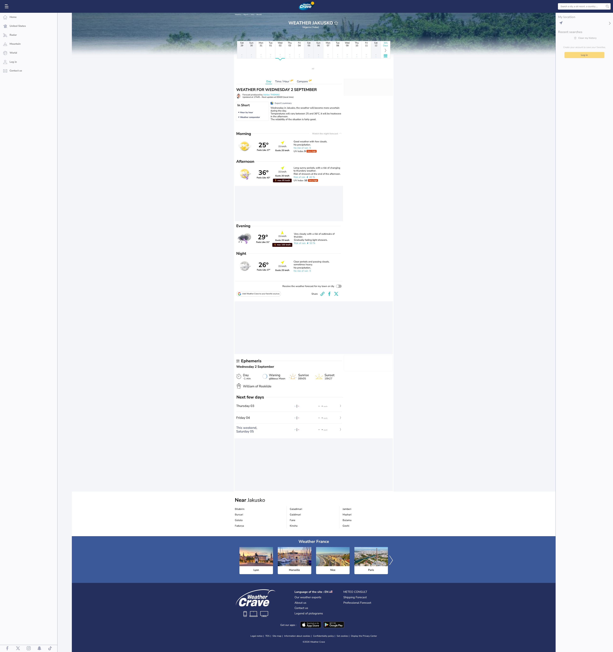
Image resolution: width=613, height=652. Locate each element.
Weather (238, 14)
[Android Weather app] (333, 625)
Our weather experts (308, 597)
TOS (267, 635)
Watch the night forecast (325, 133)
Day (268, 81)
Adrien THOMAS (271, 94)
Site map (276, 635)
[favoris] (336, 23)
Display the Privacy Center (364, 636)
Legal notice (256, 635)
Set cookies (342, 636)
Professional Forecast (357, 603)
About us (300, 603)
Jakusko (259, 14)
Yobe (252, 14)
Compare (302, 81)
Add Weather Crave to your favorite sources (261, 293)
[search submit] (607, 6)
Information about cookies (297, 635)
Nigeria (245, 14)
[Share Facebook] (329, 294)
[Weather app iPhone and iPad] (310, 625)
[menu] (7, 6)
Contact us (301, 608)
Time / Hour (282, 81)
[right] (391, 560)
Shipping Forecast (355, 597)
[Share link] (322, 294)
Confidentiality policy (323, 635)
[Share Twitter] (336, 294)
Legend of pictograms (309, 613)
